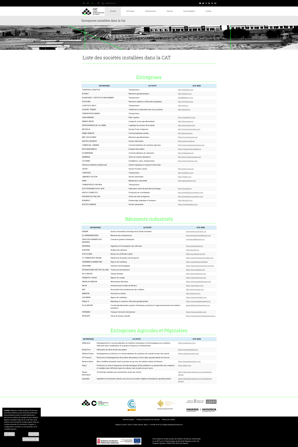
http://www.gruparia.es (194, 246)
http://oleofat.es (184, 109)
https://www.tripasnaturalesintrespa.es (200, 316)
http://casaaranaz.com (186, 117)
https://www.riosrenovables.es (189, 149)
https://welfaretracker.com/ (188, 354)
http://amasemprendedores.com (198, 235)
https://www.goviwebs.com (196, 297)
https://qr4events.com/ (187, 343)
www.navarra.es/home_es (196, 231)
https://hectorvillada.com (195, 270)
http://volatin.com (184, 177)
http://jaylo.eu (183, 106)
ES (84, 3)
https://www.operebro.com (196, 312)
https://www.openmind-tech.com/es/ (200, 266)
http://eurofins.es (192, 250)
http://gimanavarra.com (187, 181)
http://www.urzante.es (186, 141)
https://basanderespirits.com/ (189, 361)
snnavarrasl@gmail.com (195, 239)
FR (92, 3)
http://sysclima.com (185, 102)
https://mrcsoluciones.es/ (188, 137)
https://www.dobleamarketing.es (198, 301)
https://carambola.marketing (197, 262)
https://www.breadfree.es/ (188, 350)
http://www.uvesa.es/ (186, 169)
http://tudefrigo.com (185, 90)
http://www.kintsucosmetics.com (190, 193)
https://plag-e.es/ (184, 365)
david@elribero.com (185, 98)
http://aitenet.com (185, 94)
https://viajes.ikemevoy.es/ (196, 278)
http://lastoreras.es (185, 133)
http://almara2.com (185, 200)
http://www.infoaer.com (195, 290)
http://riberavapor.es (185, 121)
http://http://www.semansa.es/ (189, 157)
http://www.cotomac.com (187, 161)
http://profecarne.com (186, 125)
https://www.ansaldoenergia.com (198, 282)
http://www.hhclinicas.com (196, 274)
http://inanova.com (193, 293)
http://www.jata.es (185, 189)
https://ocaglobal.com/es (195, 254)
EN (88, 3)
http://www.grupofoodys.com (189, 129)
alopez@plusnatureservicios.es (198, 305)
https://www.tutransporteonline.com (199, 258)
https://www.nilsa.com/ (195, 286)
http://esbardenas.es (186, 153)
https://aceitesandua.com (188, 204)
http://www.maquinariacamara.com (191, 145)
